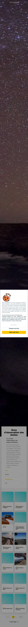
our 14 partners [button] (17, 302)
